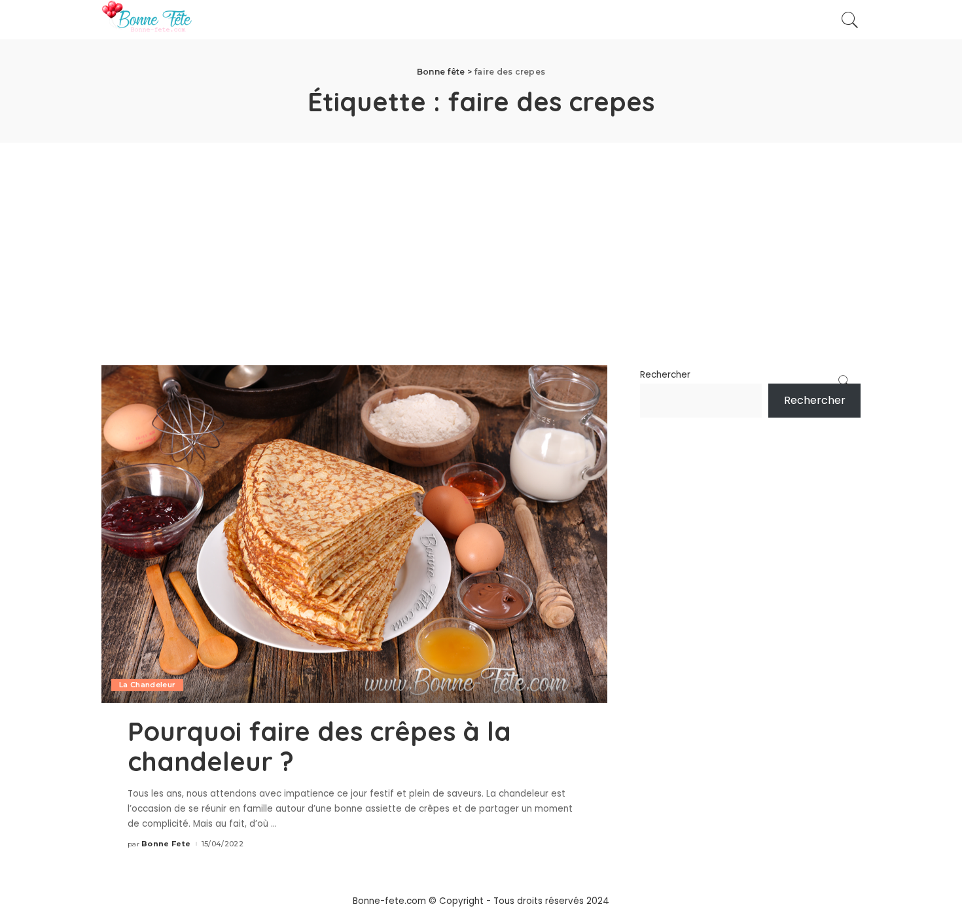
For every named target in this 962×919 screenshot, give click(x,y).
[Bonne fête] (146, 19)
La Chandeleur (147, 684)
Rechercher (665, 375)
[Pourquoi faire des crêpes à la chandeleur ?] (354, 533)
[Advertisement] (481, 241)
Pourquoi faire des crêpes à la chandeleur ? (319, 746)
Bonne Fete (165, 844)
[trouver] (850, 19)
